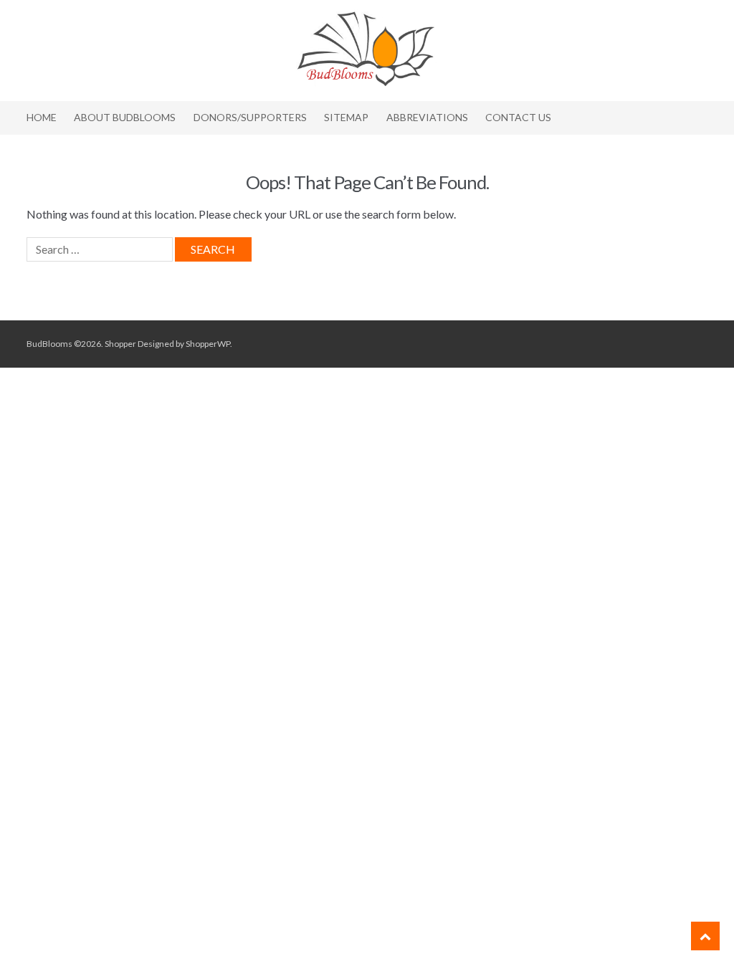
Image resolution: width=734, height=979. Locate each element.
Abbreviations (427, 117)
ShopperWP (208, 343)
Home (42, 117)
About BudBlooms (125, 117)
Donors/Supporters (250, 117)
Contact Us (518, 117)
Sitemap (346, 117)
